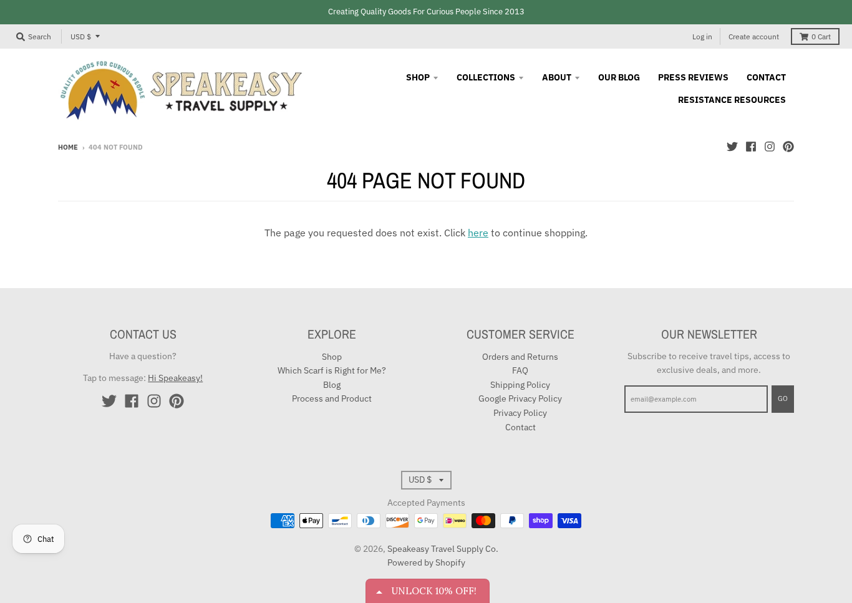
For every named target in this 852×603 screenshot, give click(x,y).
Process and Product (332, 398)
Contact (520, 427)
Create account (754, 36)
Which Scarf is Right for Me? (332, 370)
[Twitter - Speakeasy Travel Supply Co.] (732, 146)
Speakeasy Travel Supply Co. (442, 548)
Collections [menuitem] (486, 77)
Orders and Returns (520, 356)
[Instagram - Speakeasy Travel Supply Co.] (769, 146)
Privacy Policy (520, 412)
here (478, 232)
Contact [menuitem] (766, 77)
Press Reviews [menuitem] (693, 77)
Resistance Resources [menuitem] (732, 99)
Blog (332, 384)
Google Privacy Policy (520, 398)
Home (68, 147)
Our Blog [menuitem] (619, 77)
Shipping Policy (520, 384)
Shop (332, 356)
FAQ (520, 370)
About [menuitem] (556, 77)
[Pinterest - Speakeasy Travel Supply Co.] (788, 146)
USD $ (80, 36)
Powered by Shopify (426, 562)
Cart (821, 36)
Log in (702, 36)
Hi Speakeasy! (175, 378)
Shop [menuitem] (418, 77)
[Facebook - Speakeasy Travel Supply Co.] (751, 146)
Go (783, 398)
